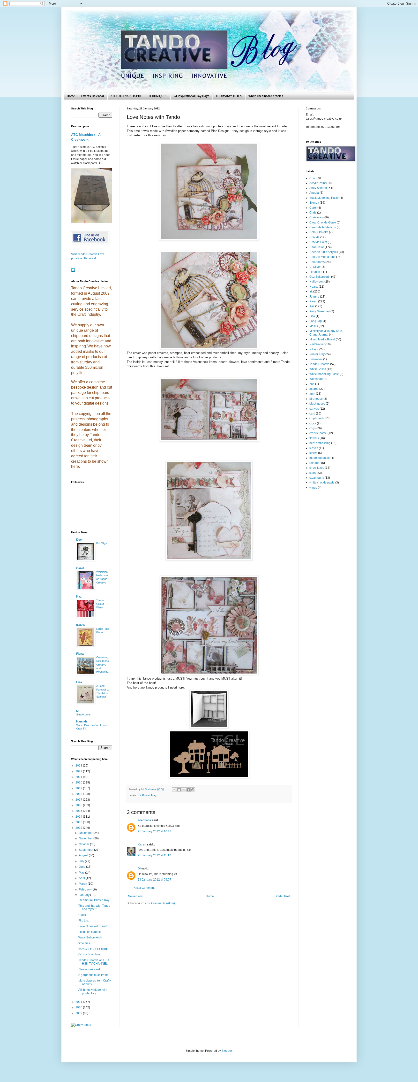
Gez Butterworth (319, 276)
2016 (79, 805)
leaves (313, 448)
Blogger (227, 1050)
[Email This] (174, 789)
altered (314, 389)
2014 (79, 816)
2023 (79, 765)
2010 (79, 1007)
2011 (79, 1002)
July (82, 861)
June (82, 866)
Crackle (314, 237)
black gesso (317, 403)
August (84, 855)
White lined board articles (265, 96)
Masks (313, 326)
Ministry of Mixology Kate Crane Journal (325, 332)
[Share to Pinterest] (192, 789)
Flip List (83, 920)
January (84, 895)
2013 (79, 822)
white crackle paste (322, 482)
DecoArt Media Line (322, 257)
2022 (79, 771)
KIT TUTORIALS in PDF (126, 96)
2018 (79, 794)
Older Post (283, 896)
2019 (79, 788)
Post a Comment (144, 888)
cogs (312, 428)
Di (139, 868)
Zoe (311, 384)
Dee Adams (317, 262)
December (86, 833)
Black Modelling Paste (324, 198)
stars (312, 473)
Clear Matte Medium (322, 227)
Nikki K (314, 349)
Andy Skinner (318, 188)
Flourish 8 (315, 272)
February (85, 889)
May (82, 872)
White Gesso (317, 369)
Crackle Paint (318, 242)
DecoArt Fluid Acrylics (323, 252)
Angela (314, 192)
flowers (314, 438)
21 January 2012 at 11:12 (154, 855)
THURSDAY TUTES (229, 96)
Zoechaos (144, 820)
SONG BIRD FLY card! (93, 949)
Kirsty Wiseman (319, 311)
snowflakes (316, 467)
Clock (82, 915)
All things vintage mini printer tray (92, 991)
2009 (79, 1013)
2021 (79, 777)
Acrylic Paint (317, 183)
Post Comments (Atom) (160, 903)
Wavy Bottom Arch (90, 937)
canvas (314, 408)
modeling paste (319, 458)
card (312, 413)
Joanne (314, 296)
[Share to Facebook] (188, 789)
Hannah (81, 721)
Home (71, 96)
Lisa (79, 682)
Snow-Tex (315, 359)
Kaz (79, 596)
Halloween (316, 281)
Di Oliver (315, 267)
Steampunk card (89, 969)
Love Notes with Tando (93, 926)
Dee (79, 539)
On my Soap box (89, 954)
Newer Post (135, 896)
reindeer (315, 463)
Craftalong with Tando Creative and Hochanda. (102, 664)
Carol (80, 568)
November (86, 838)
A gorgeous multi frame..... (95, 975)
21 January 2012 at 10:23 (154, 831)
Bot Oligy (101, 543)
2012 (79, 827)
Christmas (316, 217)
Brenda (314, 202)
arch (312, 393)
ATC (312, 178)
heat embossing (319, 443)
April (82, 878)
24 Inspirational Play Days (191, 96)
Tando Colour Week (100, 604)
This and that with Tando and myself (94, 907)
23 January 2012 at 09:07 (154, 879)
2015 (79, 811)
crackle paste (318, 433)
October (84, 844)
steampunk (316, 477)
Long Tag (315, 321)
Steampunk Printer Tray (93, 900)
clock (312, 423)
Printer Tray (149, 795)
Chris (312, 212)
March (83, 883)
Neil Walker (317, 344)
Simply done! (83, 714)
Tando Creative (319, 364)
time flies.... (85, 943)
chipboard (316, 418)
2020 (79, 782)
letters (313, 453)
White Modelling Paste (324, 374)
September (86, 850)
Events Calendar (92, 96)
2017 (79, 799)
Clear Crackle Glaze (322, 222)
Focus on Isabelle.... (91, 932)
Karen (142, 844)
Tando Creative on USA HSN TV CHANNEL (93, 962)
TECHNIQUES (157, 96)
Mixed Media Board (322, 339)
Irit (139, 795)
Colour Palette (318, 232)
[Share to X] (183, 789)
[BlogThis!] (179, 789)
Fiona (80, 653)
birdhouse (316, 398)
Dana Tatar (316, 247)
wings (313, 487)
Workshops (316, 379)
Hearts (313, 286)
